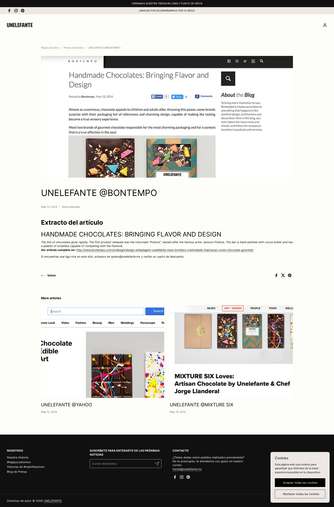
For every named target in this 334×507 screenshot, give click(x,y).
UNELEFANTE (53, 500)
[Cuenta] (325, 25)
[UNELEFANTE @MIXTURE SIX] (231, 351)
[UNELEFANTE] (20, 25)
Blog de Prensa (17, 471)
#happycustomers (19, 462)
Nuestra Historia (17, 457)
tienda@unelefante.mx (187, 469)
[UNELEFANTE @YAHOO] (102, 351)
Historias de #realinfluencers (26, 467)
